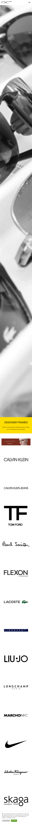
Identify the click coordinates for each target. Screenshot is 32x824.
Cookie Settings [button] (6, 820)
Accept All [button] (14, 820)
